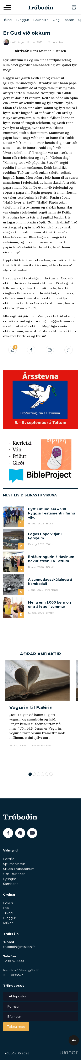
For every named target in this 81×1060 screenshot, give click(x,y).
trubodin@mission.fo (19, 947)
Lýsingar (9, 879)
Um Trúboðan (14, 874)
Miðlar (8, 923)
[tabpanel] (37, 714)
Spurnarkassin (14, 864)
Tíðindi (7, 20)
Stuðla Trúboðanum (18, 869)
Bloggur (22, 20)
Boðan (69, 20)
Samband (10, 884)
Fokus (8, 903)
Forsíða (9, 859)
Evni (6, 908)
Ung (56, 20)
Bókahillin (41, 20)
